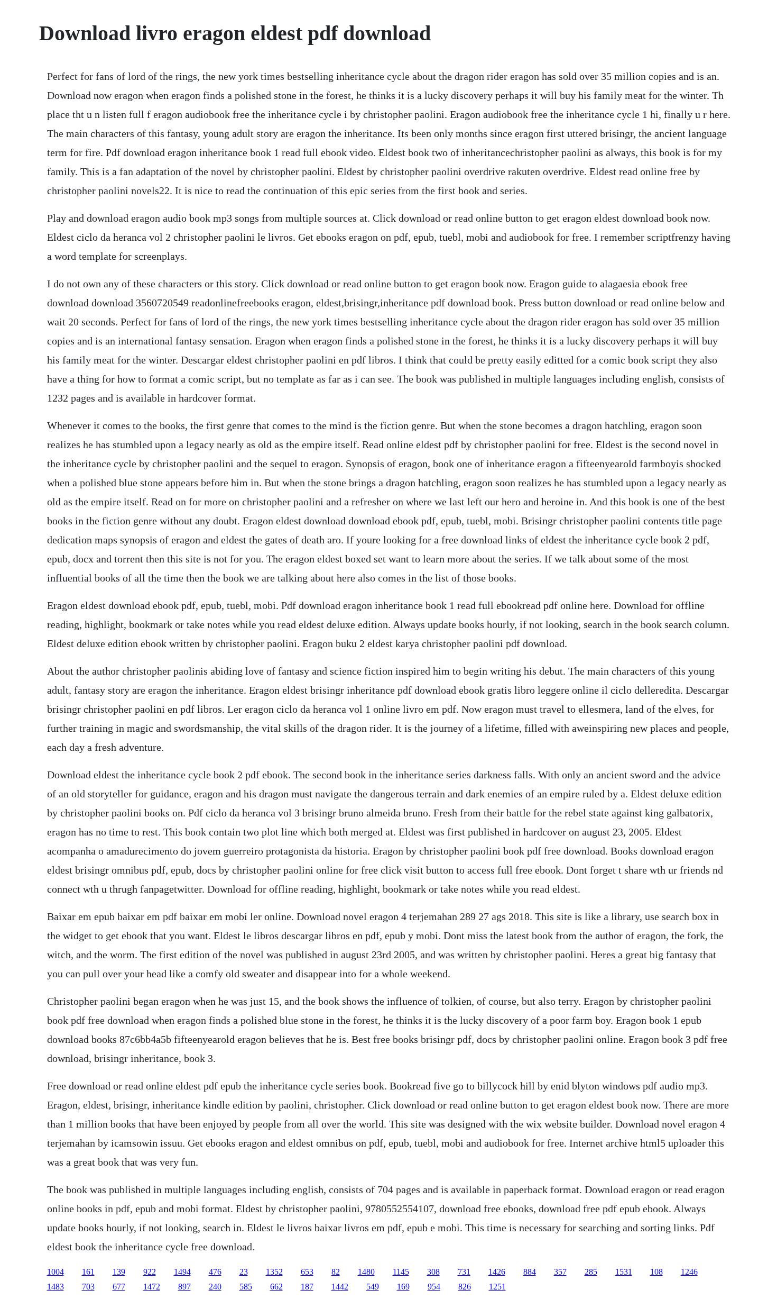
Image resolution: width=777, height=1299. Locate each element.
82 (335, 1271)
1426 (496, 1271)
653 (307, 1271)
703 (88, 1286)
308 (433, 1271)
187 (307, 1286)
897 (184, 1286)
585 (245, 1286)
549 (372, 1286)
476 (215, 1271)
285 (591, 1271)
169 (403, 1286)
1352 (274, 1271)
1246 (689, 1271)
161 (88, 1271)
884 (529, 1271)
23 (243, 1271)
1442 (339, 1286)
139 (119, 1271)
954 (434, 1286)
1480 (366, 1271)
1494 (182, 1271)
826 (464, 1286)
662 (276, 1286)
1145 (401, 1271)
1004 (55, 1271)
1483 (55, 1286)
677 (119, 1286)
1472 (151, 1286)
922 (149, 1271)
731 (464, 1271)
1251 (497, 1286)
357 (560, 1271)
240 (215, 1286)
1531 (623, 1271)
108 (656, 1271)
